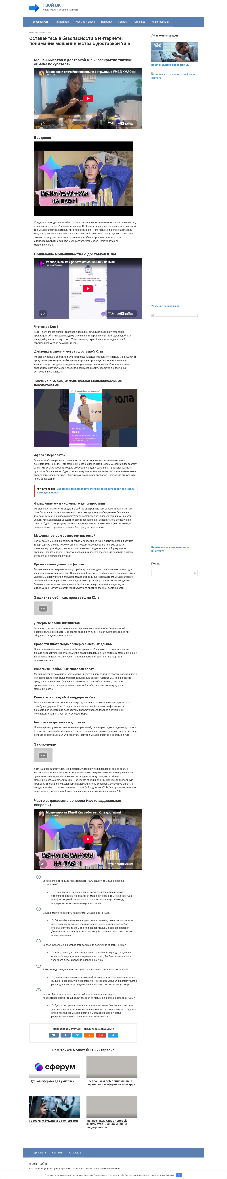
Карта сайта (39, 1152)
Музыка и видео (85, 21)
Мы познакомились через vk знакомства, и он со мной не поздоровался (106, 1124)
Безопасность (40, 21)
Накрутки (106, 21)
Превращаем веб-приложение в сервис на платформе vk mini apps (110, 1082)
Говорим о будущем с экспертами (53, 1120)
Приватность (62, 21)
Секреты (123, 21)
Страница (140, 21)
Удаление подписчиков (165, 306)
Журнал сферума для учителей (51, 1081)
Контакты (57, 1152)
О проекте (75, 1152)
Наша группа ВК (160, 21)
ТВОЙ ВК (51, 5)
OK (179, 1175)
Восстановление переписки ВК (170, 64)
